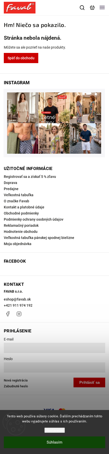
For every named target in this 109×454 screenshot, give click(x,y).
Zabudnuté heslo (16, 386)
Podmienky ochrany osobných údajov (33, 219)
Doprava (10, 183)
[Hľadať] (82, 8)
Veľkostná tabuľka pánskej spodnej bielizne (39, 238)
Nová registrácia (16, 380)
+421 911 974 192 (18, 305)
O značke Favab (16, 201)
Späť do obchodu (21, 58)
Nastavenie (54, 430)
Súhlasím (54, 442)
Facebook (7, 314)
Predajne (11, 189)
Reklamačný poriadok (21, 225)
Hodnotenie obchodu (21, 232)
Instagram (19, 314)
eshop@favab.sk (17, 299)
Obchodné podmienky (21, 213)
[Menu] (102, 8)
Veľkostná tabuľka (18, 195)
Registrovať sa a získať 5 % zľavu (30, 177)
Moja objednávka (17, 244)
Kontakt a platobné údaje (24, 207)
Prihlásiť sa (89, 382)
